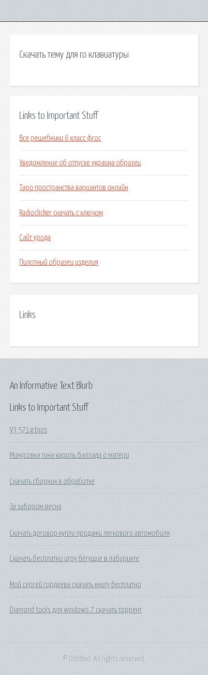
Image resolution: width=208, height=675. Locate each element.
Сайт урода (35, 237)
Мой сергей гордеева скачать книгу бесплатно (75, 585)
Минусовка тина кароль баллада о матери (69, 455)
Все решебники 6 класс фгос (60, 138)
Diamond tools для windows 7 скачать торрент (76, 610)
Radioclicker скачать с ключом (61, 213)
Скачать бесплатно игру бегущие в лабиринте (74, 558)
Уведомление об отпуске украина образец (80, 163)
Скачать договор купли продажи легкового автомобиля (90, 533)
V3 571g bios (28, 430)
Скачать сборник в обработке (52, 481)
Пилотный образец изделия (58, 262)
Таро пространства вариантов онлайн (73, 188)
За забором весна (35, 507)
